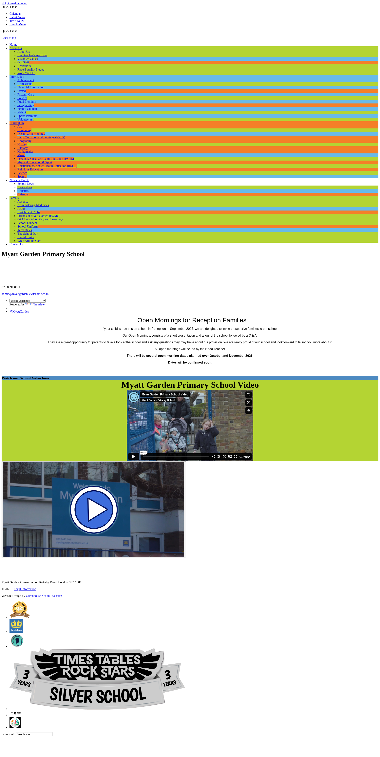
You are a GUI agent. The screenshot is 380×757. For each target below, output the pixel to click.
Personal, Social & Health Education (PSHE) (45, 158)
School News (25, 183)
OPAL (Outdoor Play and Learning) (40, 219)
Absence (22, 201)
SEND (21, 112)
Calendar (15, 13)
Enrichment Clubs (28, 212)
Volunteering (25, 119)
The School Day (27, 233)
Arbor (21, 208)
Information (17, 76)
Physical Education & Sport (34, 162)
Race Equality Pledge (30, 69)
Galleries (22, 190)
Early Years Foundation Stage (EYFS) (41, 137)
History (22, 144)
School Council (27, 108)
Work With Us (26, 73)
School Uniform (27, 226)
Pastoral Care (25, 94)
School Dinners (27, 223)
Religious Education (30, 169)
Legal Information (25, 589)
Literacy (22, 148)
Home (13, 44)
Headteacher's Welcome (32, 55)
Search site (8, 734)
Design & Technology (31, 133)
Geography (24, 141)
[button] (18, 31)
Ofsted (21, 91)
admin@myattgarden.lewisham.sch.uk (25, 294)
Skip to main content (14, 3)
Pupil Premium (26, 101)
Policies (22, 98)
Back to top (9, 37)
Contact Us (17, 244)
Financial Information (30, 87)
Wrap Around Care (29, 240)
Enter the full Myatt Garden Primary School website (190, 370)
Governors (24, 66)
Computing (24, 130)
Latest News (17, 17)
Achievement (25, 80)
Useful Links (25, 237)
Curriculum (17, 123)
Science (22, 173)
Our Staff (23, 62)
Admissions (24, 83)
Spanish (22, 176)
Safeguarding (25, 105)
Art (19, 126)
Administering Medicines (33, 205)
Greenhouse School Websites (44, 595)
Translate (39, 304)
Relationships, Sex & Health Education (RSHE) (47, 165)
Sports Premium (27, 116)
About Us (16, 48)
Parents (14, 198)
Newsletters (24, 187)
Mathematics (25, 151)
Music (21, 155)
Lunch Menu (18, 24)
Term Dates (17, 20)
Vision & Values (27, 58)
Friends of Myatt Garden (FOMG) (38, 215)
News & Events (19, 180)
